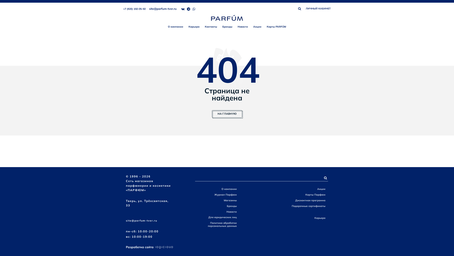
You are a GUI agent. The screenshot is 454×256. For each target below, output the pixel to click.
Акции (257, 26)
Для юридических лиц (222, 217)
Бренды (227, 26)
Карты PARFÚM (276, 26)
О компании (175, 26)
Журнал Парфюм (225, 194)
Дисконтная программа (310, 200)
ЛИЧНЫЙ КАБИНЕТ (318, 8)
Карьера (194, 26)
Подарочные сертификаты (308, 206)
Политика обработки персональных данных (222, 224)
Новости (243, 26)
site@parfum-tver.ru (163, 8)
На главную (227, 113)
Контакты (211, 26)
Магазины (230, 200)
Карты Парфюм (315, 194)
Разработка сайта (140, 247)
